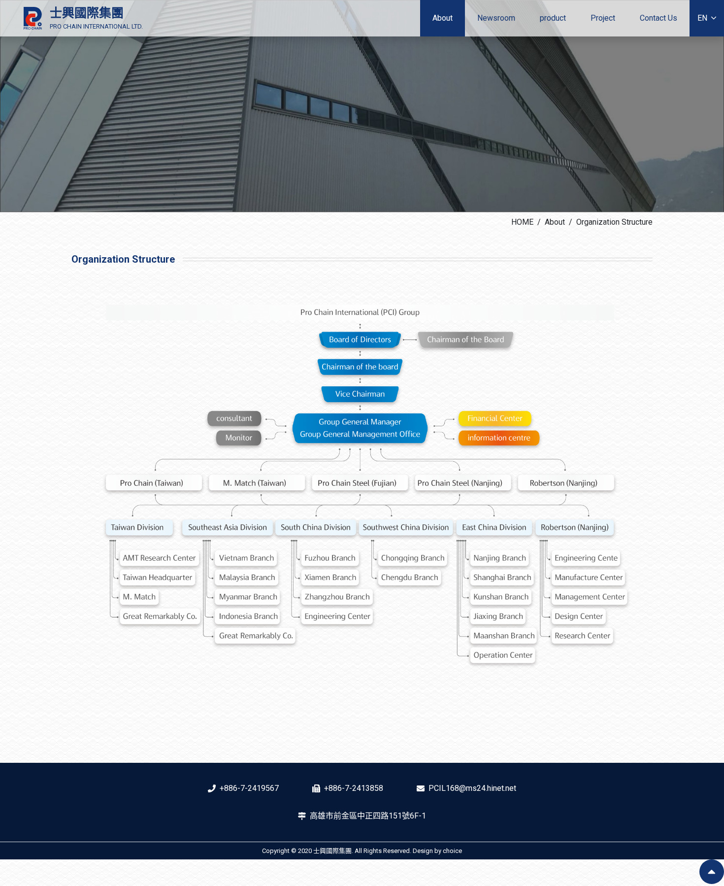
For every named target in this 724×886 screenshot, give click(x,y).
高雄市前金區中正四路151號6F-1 (368, 815)
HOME (522, 222)
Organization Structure (614, 222)
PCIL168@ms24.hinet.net (472, 788)
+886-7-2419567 (249, 788)
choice (452, 850)
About (555, 222)
